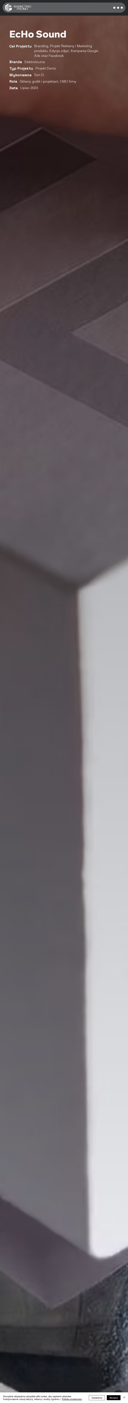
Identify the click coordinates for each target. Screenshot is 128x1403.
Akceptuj (113, 1397)
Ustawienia (96, 1397)
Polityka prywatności (72, 1399)
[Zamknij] (124, 1398)
